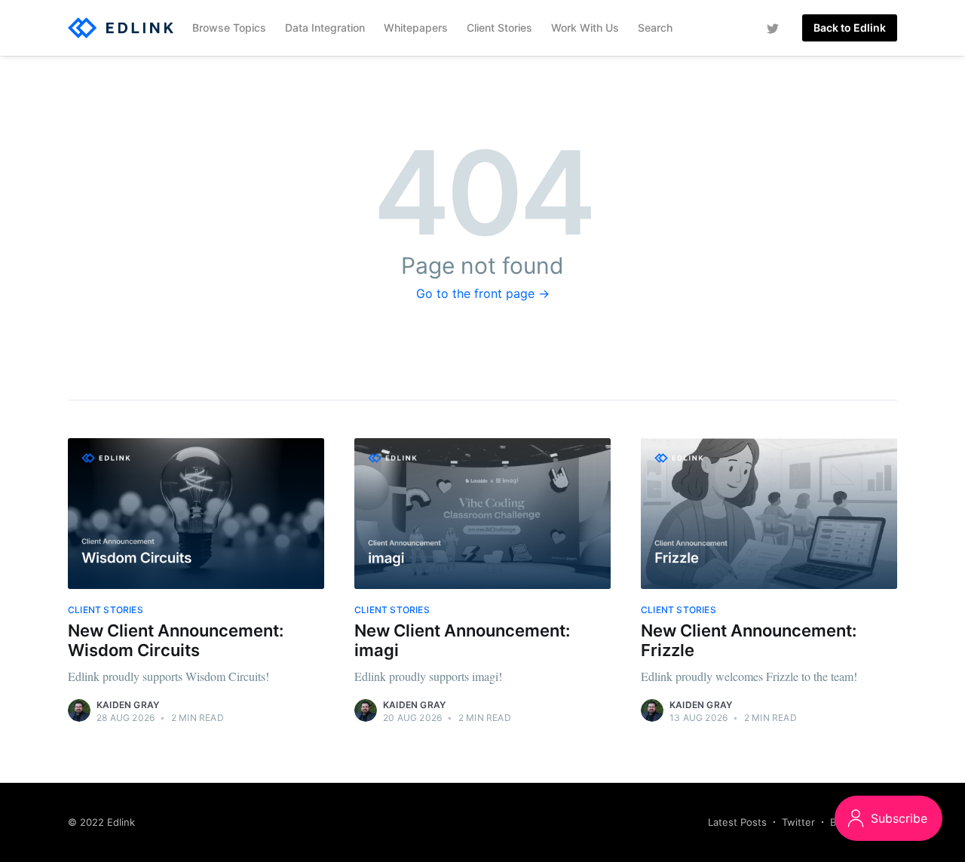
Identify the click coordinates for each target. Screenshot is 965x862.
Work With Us (585, 27)
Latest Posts (737, 822)
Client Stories (499, 27)
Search (655, 27)
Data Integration (325, 27)
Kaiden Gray (127, 704)
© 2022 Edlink (101, 822)
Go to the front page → (483, 293)
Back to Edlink (849, 27)
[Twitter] (772, 28)
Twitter (798, 822)
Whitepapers (416, 27)
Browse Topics (229, 27)
